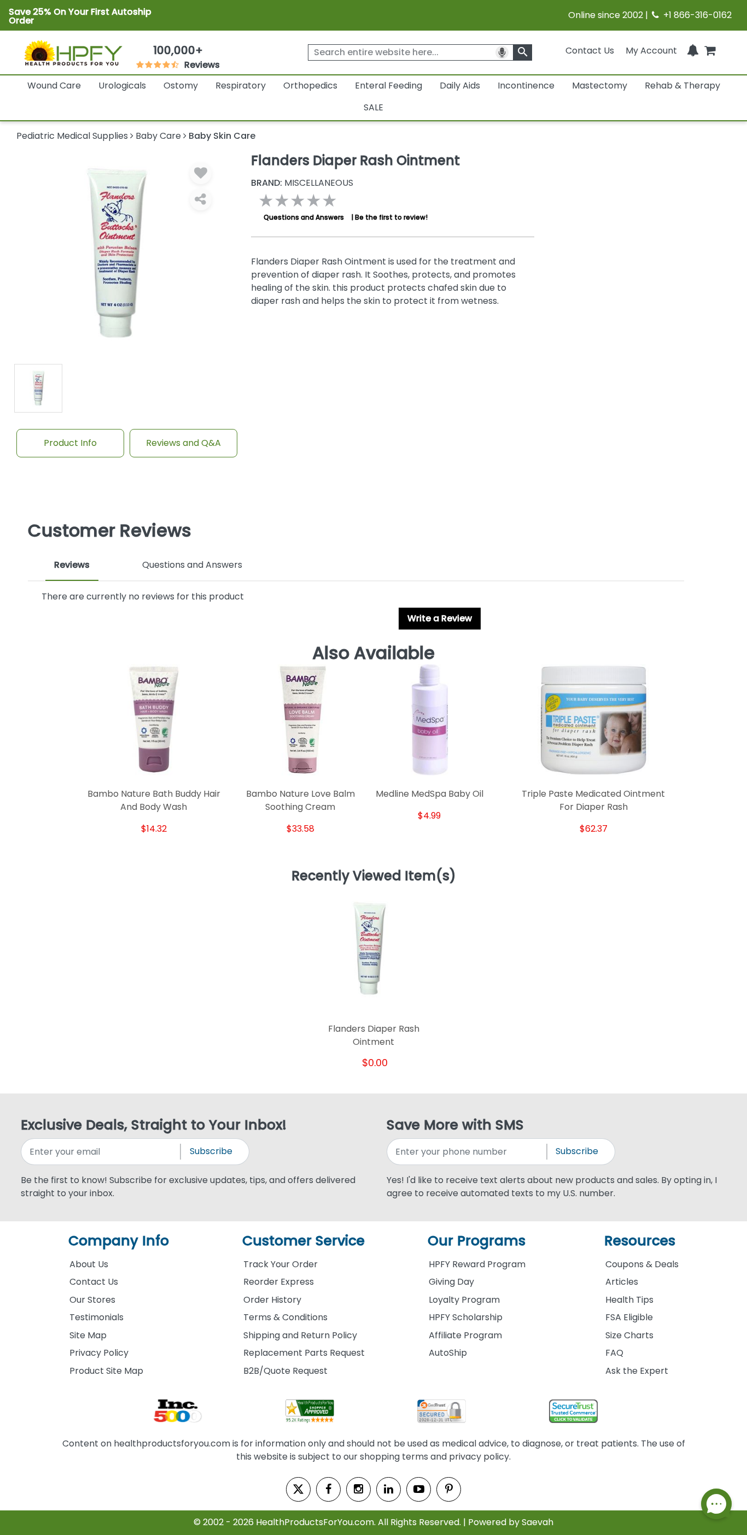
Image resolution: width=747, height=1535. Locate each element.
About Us (88, 1264)
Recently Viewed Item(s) (373, 876)
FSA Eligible (629, 1317)
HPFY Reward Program (477, 1264)
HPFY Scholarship (466, 1317)
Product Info (70, 443)
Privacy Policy (99, 1352)
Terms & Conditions (285, 1317)
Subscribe (211, 1151)
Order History (272, 1299)
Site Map (88, 1335)
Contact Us (589, 50)
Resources (639, 1240)
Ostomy (181, 85)
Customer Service (303, 1240)
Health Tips (629, 1299)
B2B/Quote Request (285, 1371)
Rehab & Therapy (682, 85)
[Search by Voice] (502, 52)
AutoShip (448, 1352)
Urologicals (122, 85)
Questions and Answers (304, 217)
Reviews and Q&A (183, 443)
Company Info (118, 1240)
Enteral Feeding (388, 85)
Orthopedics (310, 85)
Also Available (373, 653)
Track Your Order (280, 1264)
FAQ (614, 1352)
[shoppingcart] (709, 50)
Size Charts (629, 1335)
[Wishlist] (201, 173)
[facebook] (328, 1489)
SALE (373, 107)
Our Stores (92, 1299)
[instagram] (358, 1489)
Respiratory (240, 85)
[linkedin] (388, 1489)
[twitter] (298, 1489)
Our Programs (477, 1240)
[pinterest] (448, 1489)
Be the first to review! (391, 217)
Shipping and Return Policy (300, 1335)
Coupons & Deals (642, 1264)
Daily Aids (460, 85)
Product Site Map (106, 1371)
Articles (621, 1281)
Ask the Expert (636, 1371)
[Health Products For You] (72, 52)
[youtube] (418, 1489)
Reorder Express (278, 1281)
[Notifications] (693, 50)
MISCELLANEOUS (302, 183)
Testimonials (96, 1317)
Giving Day (451, 1281)
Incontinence (526, 85)
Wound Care (54, 85)
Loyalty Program (464, 1299)
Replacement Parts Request (304, 1352)
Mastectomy (599, 85)
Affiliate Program (465, 1335)
